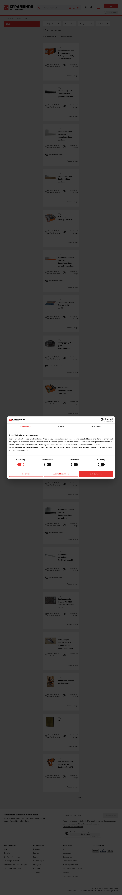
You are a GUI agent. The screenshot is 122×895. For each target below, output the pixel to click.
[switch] (47, 464)
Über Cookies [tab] (96, 427)
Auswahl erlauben (61, 474)
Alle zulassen (95, 474)
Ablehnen (26, 474)
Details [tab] (61, 427)
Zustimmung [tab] (25, 427)
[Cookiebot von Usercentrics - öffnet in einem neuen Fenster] (102, 420)
